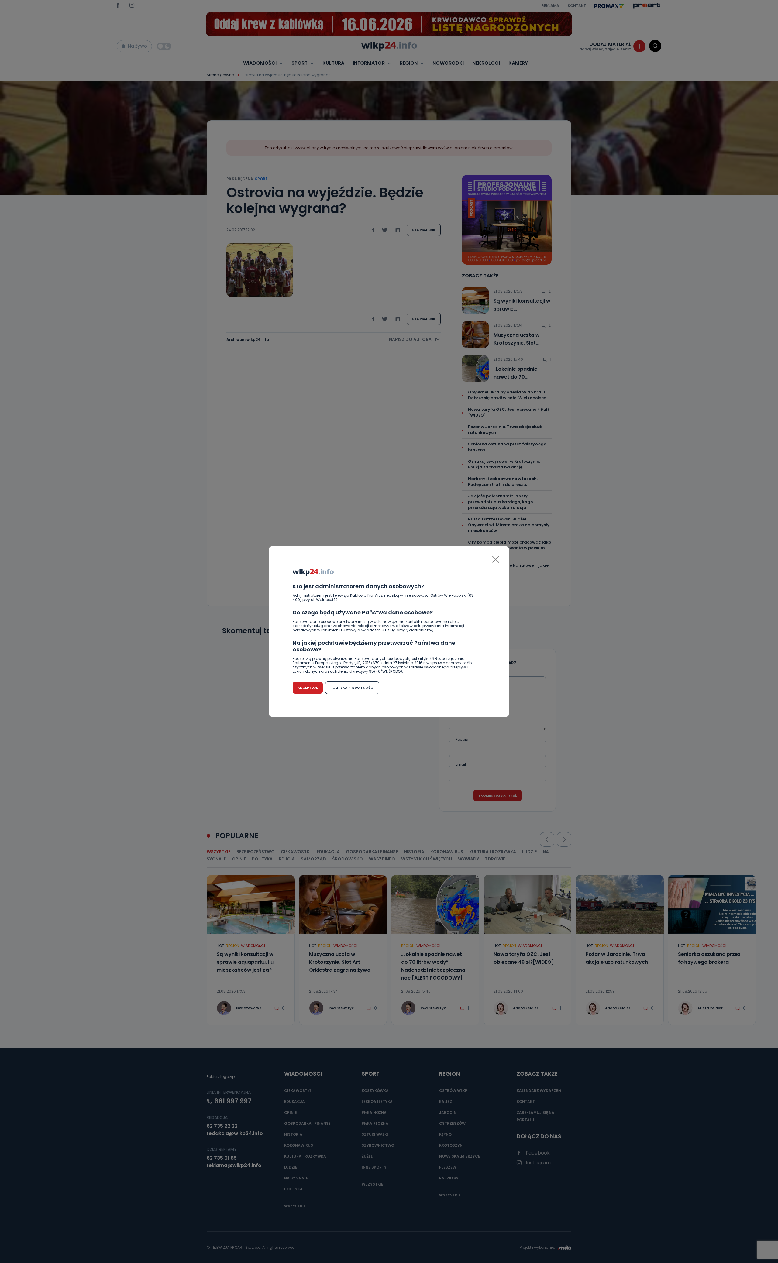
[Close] (495, 559)
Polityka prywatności (352, 687)
